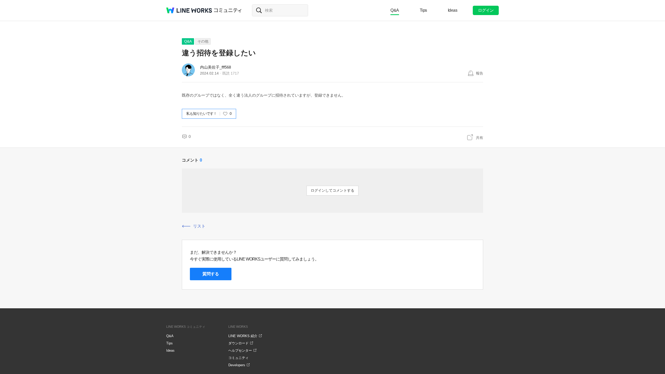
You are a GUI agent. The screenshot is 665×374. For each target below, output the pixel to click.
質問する (210, 274)
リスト (199, 226)
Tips (423, 10)
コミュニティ (228, 10)
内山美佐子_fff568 (215, 67)
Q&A (394, 10)
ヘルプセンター (240, 350)
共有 (479, 138)
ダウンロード (238, 343)
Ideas (452, 10)
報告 (479, 73)
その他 (202, 41)
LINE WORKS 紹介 (242, 336)
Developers (236, 365)
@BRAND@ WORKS (189, 10)
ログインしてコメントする (332, 190)
